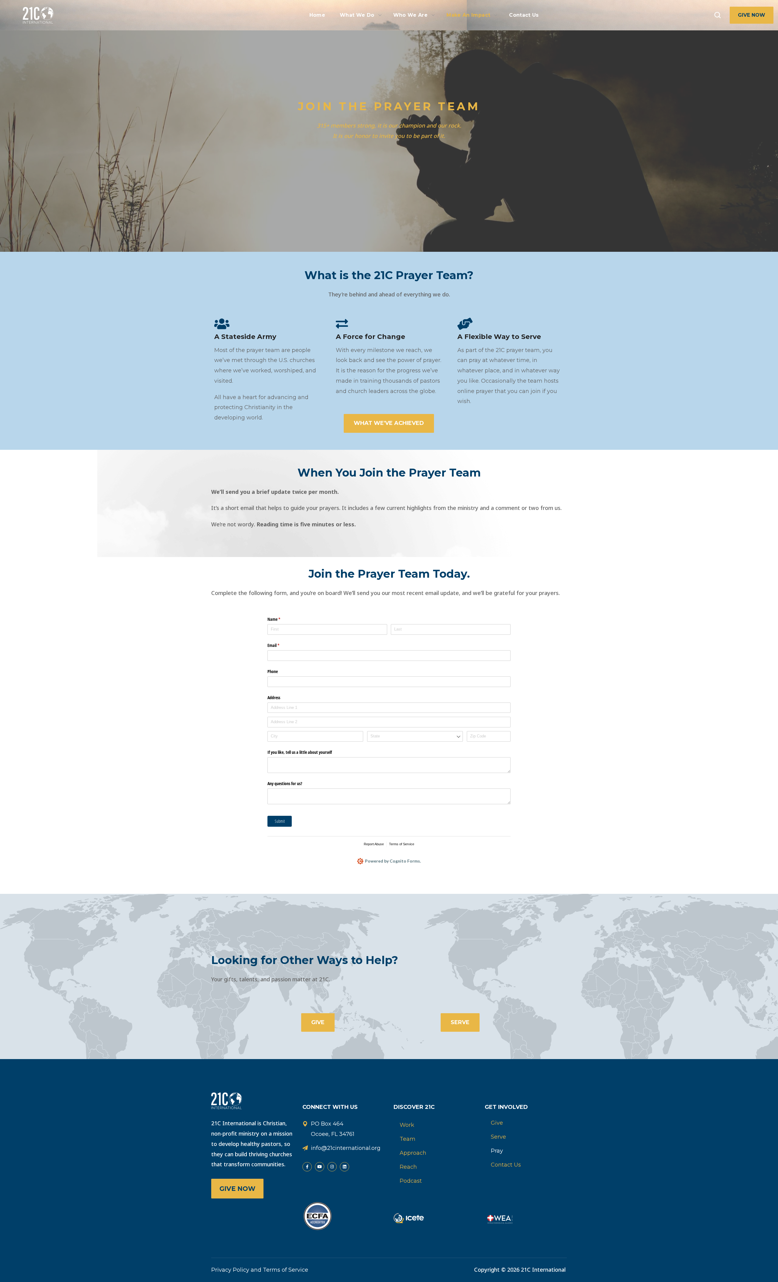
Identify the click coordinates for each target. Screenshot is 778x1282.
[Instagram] (332, 1166)
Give (497, 1123)
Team (407, 1139)
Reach (408, 1167)
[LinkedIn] (344, 1166)
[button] (717, 15)
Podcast (411, 1181)
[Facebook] (307, 1166)
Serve (498, 1136)
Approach (413, 1153)
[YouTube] (319, 1166)
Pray (497, 1150)
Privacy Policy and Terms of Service (259, 1270)
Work (407, 1125)
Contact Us (506, 1164)
